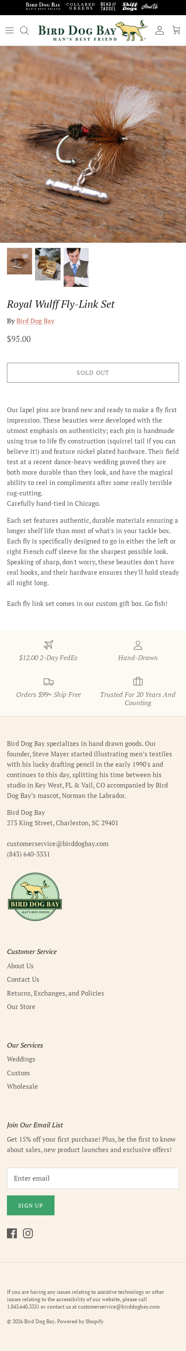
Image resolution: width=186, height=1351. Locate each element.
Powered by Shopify (80, 1321)
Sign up (30, 1205)
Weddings (21, 1059)
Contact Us (23, 979)
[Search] (28, 30)
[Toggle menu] (9, 30)
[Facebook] (12, 1233)
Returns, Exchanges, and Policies (55, 993)
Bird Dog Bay (35, 320)
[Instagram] (28, 1233)
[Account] (157, 30)
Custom (18, 1072)
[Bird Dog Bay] (93, 30)
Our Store (21, 1006)
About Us (20, 965)
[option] (93, 144)
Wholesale (22, 1086)
